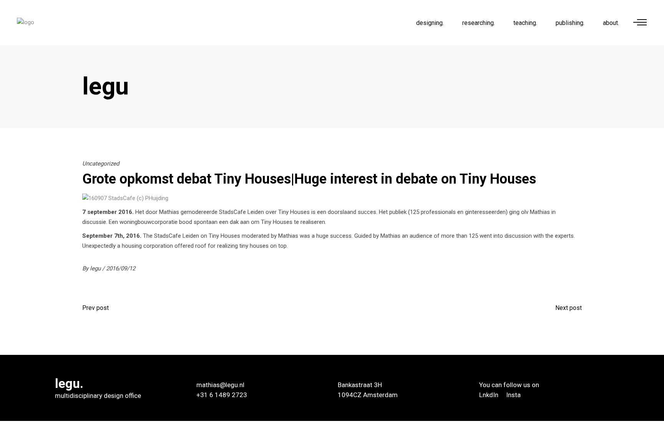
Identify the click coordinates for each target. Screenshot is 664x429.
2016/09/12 (120, 268)
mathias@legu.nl (220, 385)
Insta (513, 395)
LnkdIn (489, 395)
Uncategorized (100, 163)
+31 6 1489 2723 (221, 395)
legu (96, 268)
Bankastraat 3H (360, 385)
